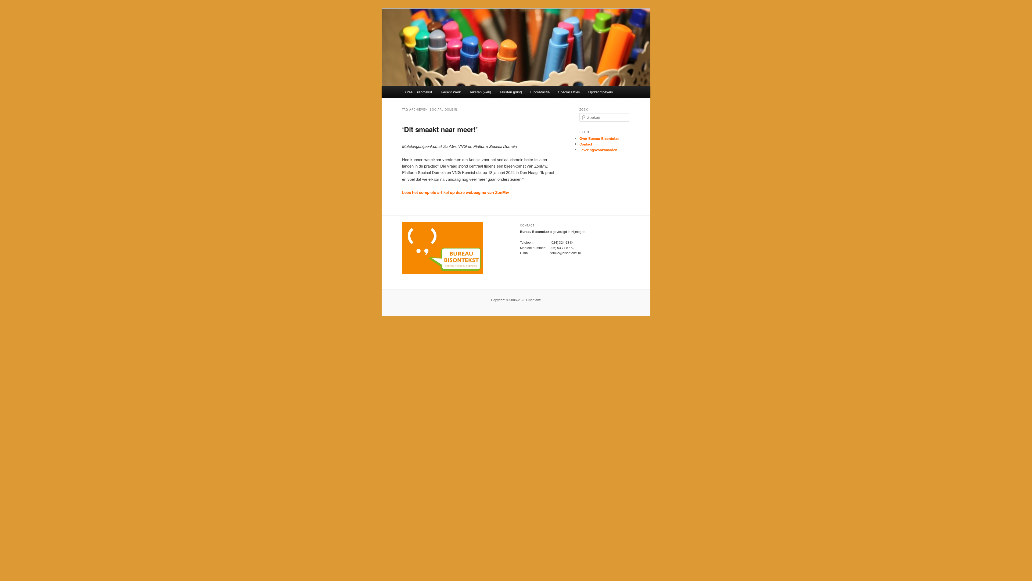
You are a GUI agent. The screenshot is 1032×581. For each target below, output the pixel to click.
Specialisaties (569, 91)
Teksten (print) (511, 91)
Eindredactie (540, 91)
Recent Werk (451, 91)
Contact (585, 144)
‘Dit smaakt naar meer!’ (440, 129)
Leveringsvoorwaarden (598, 149)
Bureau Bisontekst (417, 91)
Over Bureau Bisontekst (599, 138)
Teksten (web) (480, 91)
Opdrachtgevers (600, 91)
